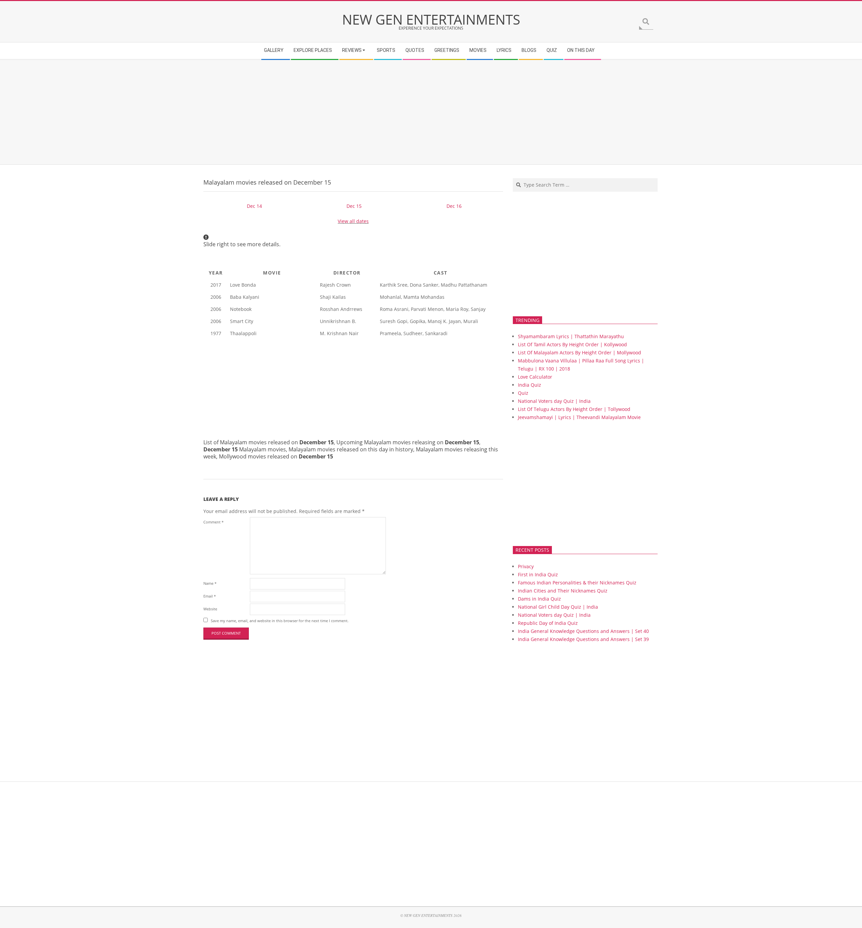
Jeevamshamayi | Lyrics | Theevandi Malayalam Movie (579, 417)
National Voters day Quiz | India (554, 401)
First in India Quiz (538, 574)
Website (210, 608)
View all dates (353, 221)
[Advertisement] (406, 112)
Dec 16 (454, 206)
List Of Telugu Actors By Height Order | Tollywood (574, 409)
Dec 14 (254, 206)
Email (209, 596)
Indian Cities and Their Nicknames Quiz (562, 590)
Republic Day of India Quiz (548, 623)
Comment (213, 521)
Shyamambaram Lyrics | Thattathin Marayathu (571, 336)
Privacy (526, 566)
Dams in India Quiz (539, 599)
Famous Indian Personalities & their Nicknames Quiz (577, 582)
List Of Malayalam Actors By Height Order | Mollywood (579, 352)
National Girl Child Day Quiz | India (558, 607)
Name (210, 583)
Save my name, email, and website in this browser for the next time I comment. (280, 620)
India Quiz (529, 385)
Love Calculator (535, 377)
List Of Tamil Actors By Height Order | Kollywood (572, 344)
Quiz (523, 393)
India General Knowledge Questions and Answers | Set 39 (583, 639)
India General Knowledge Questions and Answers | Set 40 (583, 631)
